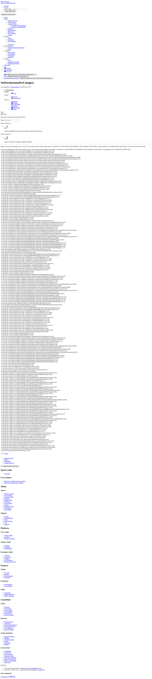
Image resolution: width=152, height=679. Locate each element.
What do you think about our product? (14, 481)
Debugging (7, 643)
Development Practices (10, 625)
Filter (2, 120)
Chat (5, 523)
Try (5, 66)
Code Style (7, 623)
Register (6, 6)
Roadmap (10, 28)
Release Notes (8, 500)
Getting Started (8, 535)
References (11, 32)
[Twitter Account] (11, 677)
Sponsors (6, 524)
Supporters (7, 474)
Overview (7, 573)
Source (15, 101)
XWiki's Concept (12, 20)
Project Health (8, 610)
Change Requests (9, 463)
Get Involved (11, 52)
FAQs (9, 60)
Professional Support (13, 63)
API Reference (8, 560)
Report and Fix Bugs (10, 659)
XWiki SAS (41, 670)
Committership (8, 612)
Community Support (13, 62)
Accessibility (7, 509)
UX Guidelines (8, 628)
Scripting (6, 558)
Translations (11, 55)
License (10, 35)
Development (11, 54)
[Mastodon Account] (5, 677)
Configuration (8, 548)
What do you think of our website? (13, 483)
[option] (77, 129)
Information (16, 107)
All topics (7, 537)
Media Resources (9, 506)
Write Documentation (10, 657)
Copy (14, 93)
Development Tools (9, 626)
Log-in (6, 7)
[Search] (9, 9)
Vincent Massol (14, 87)
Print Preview (17, 98)
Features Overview (9, 538)
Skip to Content (5, 1)
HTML (6, 139)
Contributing (7, 651)
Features (6, 574)
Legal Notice (7, 508)
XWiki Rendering (9, 594)
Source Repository (9, 636)
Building (6, 638)
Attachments (16, 104)
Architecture (7, 557)
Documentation (8, 518)
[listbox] (76, 133)
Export (15, 96)
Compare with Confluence (18, 25)
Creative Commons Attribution (29, 668)
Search (6, 9)
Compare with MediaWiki (18, 27)
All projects (11, 44)
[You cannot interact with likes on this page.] (2, 454)
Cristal (9, 49)
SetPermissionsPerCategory (12, 78)
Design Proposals (9, 629)
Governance (7, 608)
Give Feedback (8, 654)
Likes (14, 109)
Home (6, 17)
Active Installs (12, 33)
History (15, 106)
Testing (6, 641)
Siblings (15, 103)
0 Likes (6, 453)
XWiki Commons (9, 596)
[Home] (5, 74)
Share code (7, 662)
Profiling (6, 644)
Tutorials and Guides (10, 562)
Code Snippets (12, 41)
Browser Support (9, 615)
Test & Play (7, 653)
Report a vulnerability (10, 660)
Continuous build (9, 639)
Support (6, 516)
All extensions (8, 584)
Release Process (8, 621)
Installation (7, 547)
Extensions (11, 39)
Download (7, 65)
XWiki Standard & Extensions (16, 47)
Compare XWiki (12, 24)
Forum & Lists (8, 521)
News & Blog (11, 22)
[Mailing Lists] (13, 677)
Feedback (10, 57)
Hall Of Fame (8, 613)
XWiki (9, 38)
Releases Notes (12, 30)
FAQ (5, 76)
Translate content (9, 656)
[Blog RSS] (14, 677)
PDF (5, 128)
